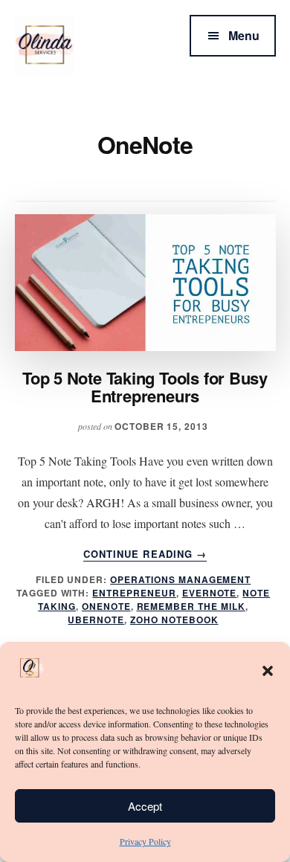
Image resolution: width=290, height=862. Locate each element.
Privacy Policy (145, 841)
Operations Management (180, 579)
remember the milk (191, 606)
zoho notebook (174, 619)
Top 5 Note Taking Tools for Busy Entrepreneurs (145, 387)
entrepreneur (134, 592)
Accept (145, 806)
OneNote (106, 606)
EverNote (209, 592)
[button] (267, 670)
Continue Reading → (145, 554)
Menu (244, 35)
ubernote (96, 619)
